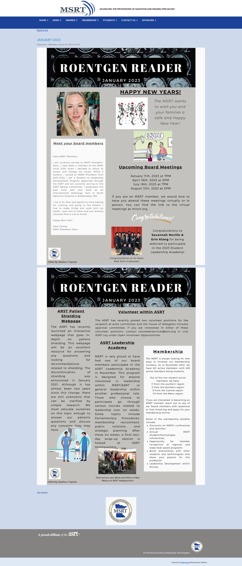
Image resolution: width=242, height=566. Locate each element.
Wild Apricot (185, 562)
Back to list (42, 30)
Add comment (42, 492)
